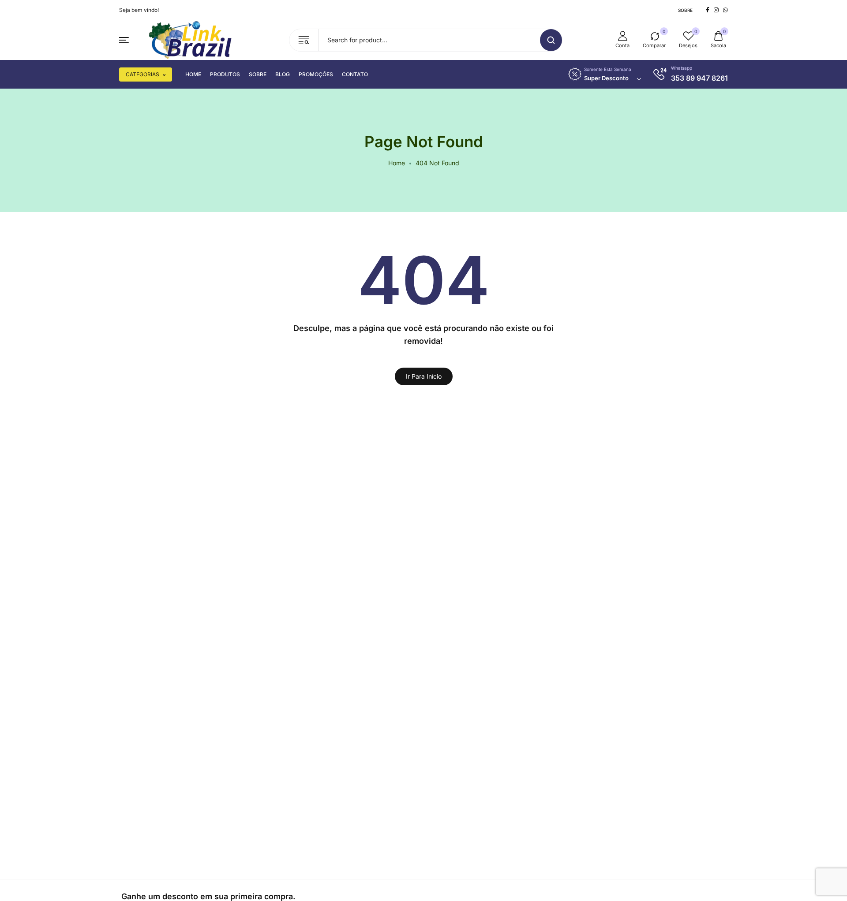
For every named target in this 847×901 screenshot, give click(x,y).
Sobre (685, 10)
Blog (282, 74)
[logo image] (191, 39)
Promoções (316, 74)
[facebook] (707, 10)
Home (193, 74)
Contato (355, 74)
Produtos (225, 74)
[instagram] (716, 10)
